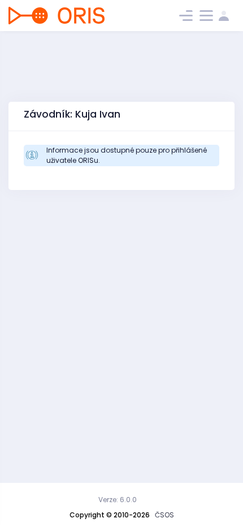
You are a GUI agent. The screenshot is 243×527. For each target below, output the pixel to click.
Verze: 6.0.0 (117, 499)
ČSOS (164, 515)
